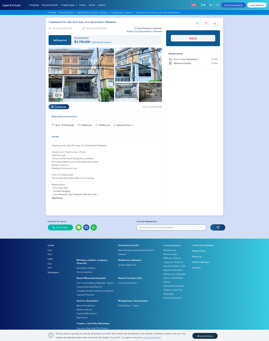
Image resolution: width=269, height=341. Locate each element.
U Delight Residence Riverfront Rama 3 (95, 290)
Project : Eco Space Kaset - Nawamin (144, 31)
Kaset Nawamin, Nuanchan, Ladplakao (92, 12)
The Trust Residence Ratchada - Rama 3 (95, 282)
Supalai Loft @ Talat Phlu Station (92, 328)
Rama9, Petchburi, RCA (130, 278)
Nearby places (176, 53)
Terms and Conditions (203, 245)
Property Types (68, 5)
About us (197, 256)
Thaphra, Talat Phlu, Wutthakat (93, 323)
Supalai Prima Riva (85, 294)
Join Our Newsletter (146, 221)
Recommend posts (50, 5)
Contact (101, 5)
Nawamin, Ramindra (172, 269)
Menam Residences (86, 305)
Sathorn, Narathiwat (87, 300)
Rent (50, 254)
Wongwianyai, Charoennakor (133, 300)
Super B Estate (11, 5)
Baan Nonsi (82, 317)
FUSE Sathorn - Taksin (128, 305)
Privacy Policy (199, 250)
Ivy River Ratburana (127, 264)
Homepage (34, 5)
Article (92, 5)
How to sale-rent (200, 262)
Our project (53, 272)
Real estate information (64, 116)
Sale (50, 250)
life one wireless (84, 271)
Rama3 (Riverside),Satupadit (91, 278)
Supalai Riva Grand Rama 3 (89, 286)
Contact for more (57, 221)
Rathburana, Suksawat (129, 260)
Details (55, 136)
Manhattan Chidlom (86, 267)
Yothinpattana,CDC (128, 245)
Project (82, 5)
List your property (233, 5)
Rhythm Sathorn (84, 309)
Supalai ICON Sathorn (87, 313)
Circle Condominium (127, 282)
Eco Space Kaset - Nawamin (121, 12)
